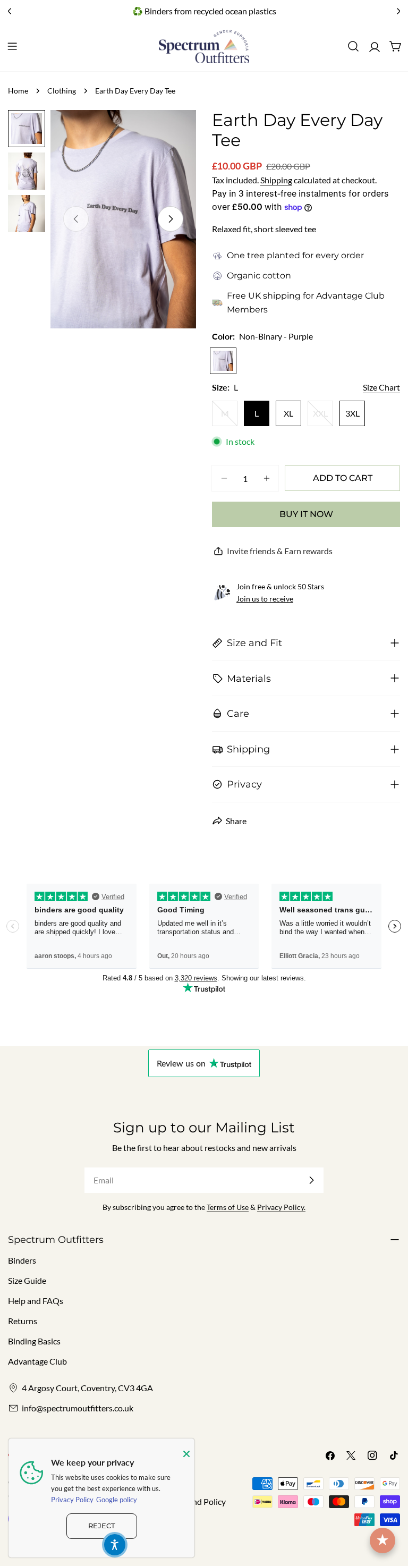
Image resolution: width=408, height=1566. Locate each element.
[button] (115, 1544)
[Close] (186, 1454)
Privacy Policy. (281, 1207)
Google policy (116, 1499)
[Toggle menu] (12, 46)
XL (288, 413)
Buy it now (306, 514)
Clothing (61, 90)
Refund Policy (200, 1501)
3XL (352, 413)
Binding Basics (34, 1341)
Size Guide (27, 1280)
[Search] (353, 46)
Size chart (381, 387)
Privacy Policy (72, 1499)
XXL (323, 416)
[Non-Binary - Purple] (223, 361)
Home (18, 90)
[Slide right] (170, 219)
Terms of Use (228, 1207)
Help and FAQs (35, 1301)
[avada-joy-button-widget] (382, 1540)
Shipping (276, 180)
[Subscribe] (311, 1180)
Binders (22, 1260)
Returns (22, 1321)
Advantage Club (350, 296)
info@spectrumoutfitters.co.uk (77, 1408)
